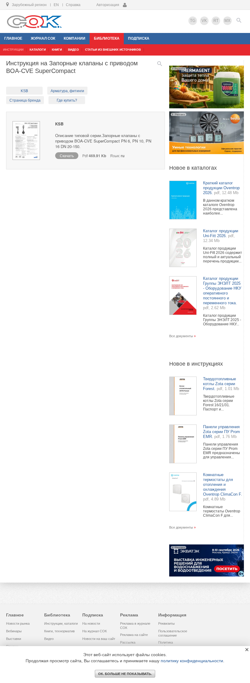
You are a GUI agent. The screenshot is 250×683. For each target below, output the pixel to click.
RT (216, 20)
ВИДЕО (73, 49)
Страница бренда (25, 100)
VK (204, 20)
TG (192, 20)
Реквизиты (166, 623)
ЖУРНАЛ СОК (43, 38)
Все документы (181, 336)
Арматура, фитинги (67, 91)
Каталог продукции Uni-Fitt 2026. (220, 233)
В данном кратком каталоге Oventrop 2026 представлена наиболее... (220, 206)
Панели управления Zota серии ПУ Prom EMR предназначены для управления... (221, 450)
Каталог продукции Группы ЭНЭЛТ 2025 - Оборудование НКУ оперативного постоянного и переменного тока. (222, 290)
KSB (24, 91)
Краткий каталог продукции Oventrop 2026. (221, 188)
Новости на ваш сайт (98, 639)
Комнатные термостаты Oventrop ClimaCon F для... (221, 511)
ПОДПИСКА (138, 38)
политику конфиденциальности (192, 660)
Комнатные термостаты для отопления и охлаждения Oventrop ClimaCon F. (222, 484)
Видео (49, 639)
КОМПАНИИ (74, 38)
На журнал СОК (94, 631)
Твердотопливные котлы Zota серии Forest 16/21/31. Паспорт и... (218, 402)
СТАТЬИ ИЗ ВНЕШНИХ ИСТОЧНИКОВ (113, 49)
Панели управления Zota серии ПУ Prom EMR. (221, 432)
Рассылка (127, 642)
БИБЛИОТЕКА (107, 38)
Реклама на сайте (134, 635)
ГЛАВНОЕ (13, 38)
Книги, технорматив (59, 631)
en (56, 5)
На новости (91, 623)
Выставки (13, 639)
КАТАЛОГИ (38, 49)
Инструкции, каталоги (61, 623)
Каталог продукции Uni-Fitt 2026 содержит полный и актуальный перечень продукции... (222, 254)
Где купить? (67, 100)
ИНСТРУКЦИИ (13, 49)
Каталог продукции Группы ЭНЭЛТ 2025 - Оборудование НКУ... (222, 319)
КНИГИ (57, 49)
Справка (73, 5)
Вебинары (14, 631)
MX (227, 20)
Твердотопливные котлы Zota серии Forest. (219, 384)
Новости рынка (18, 623)
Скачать (67, 155)
